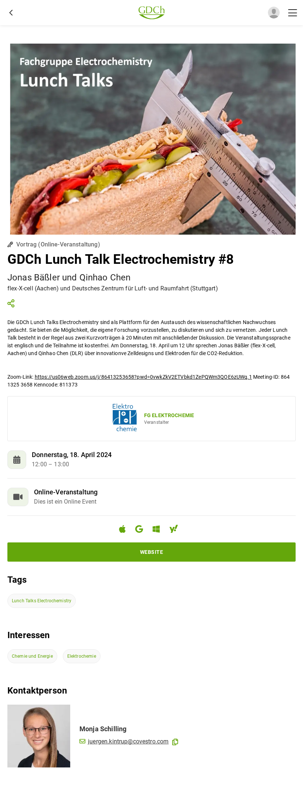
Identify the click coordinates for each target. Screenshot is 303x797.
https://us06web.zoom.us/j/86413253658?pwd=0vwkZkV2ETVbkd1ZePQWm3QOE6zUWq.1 (143, 377)
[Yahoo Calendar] (176, 530)
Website (151, 552)
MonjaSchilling (102, 729)
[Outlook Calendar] (159, 530)
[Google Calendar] (142, 530)
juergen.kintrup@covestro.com (128, 741)
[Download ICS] (125, 529)
